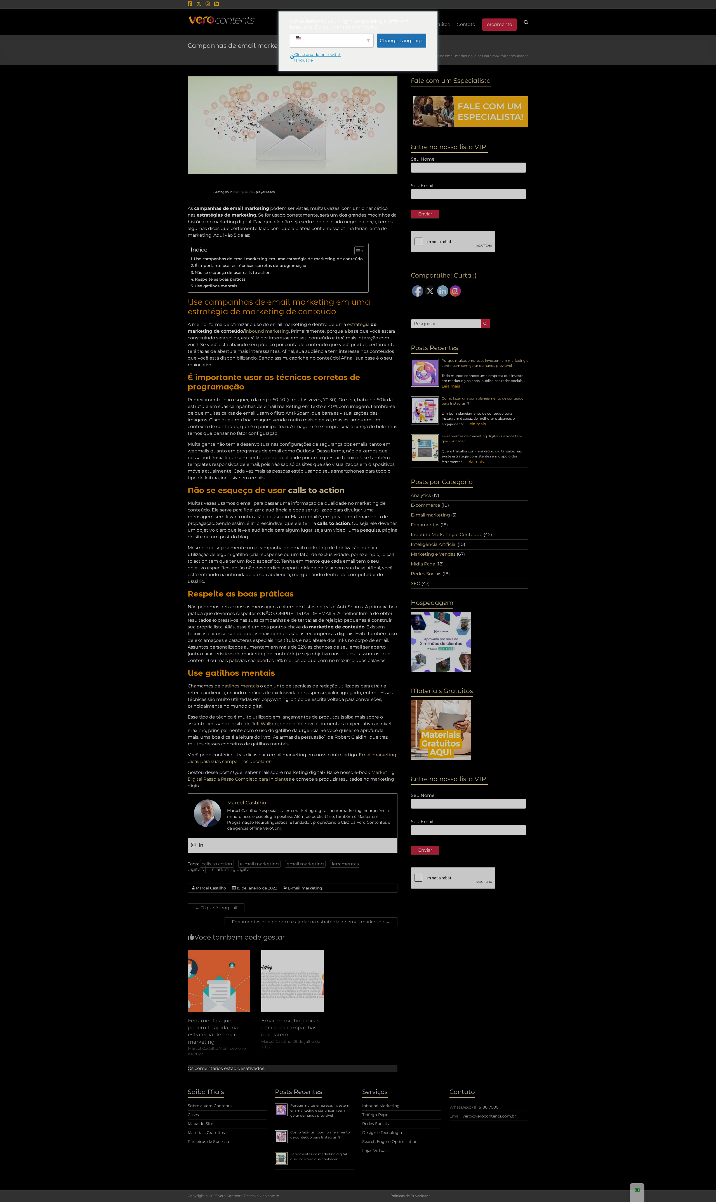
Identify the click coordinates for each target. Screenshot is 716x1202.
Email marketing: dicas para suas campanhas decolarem (290, 1028)
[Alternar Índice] (356, 250)
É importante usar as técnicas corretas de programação (250, 265)
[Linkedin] (201, 845)
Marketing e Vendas (433, 554)
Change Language (401, 40)
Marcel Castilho (211, 888)
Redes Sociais (426, 573)
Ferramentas (425, 524)
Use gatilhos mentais (216, 285)
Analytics (421, 495)
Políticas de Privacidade (410, 1196)
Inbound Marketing (381, 1105)
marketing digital (231, 869)
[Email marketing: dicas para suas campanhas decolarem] (292, 952)
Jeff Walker (264, 723)
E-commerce (425, 505)
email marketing (305, 864)
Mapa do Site (200, 1123)
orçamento (499, 24)
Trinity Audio (244, 192)
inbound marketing (267, 331)
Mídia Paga (423, 564)
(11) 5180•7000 (485, 1107)
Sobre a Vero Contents (210, 1105)
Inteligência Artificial (433, 544)
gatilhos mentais (240, 686)
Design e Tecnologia (382, 1132)
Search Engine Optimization (390, 1141)
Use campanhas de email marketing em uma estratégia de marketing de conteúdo (278, 258)
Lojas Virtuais (375, 1150)
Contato (466, 24)
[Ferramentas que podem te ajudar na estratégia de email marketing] (219, 952)
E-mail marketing (305, 888)
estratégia (358, 324)
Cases (193, 1114)
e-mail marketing (259, 864)
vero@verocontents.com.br (489, 1116)
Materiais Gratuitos (206, 1132)
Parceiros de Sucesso (208, 1141)
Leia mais (451, 386)
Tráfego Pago (375, 1114)
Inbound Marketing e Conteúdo (446, 534)
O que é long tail (216, 907)
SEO (415, 583)
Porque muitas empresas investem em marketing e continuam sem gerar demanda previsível (319, 1110)
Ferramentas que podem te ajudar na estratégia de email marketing (311, 921)
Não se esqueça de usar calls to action (233, 272)
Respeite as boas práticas (220, 279)
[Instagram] (193, 845)
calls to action (316, 490)
